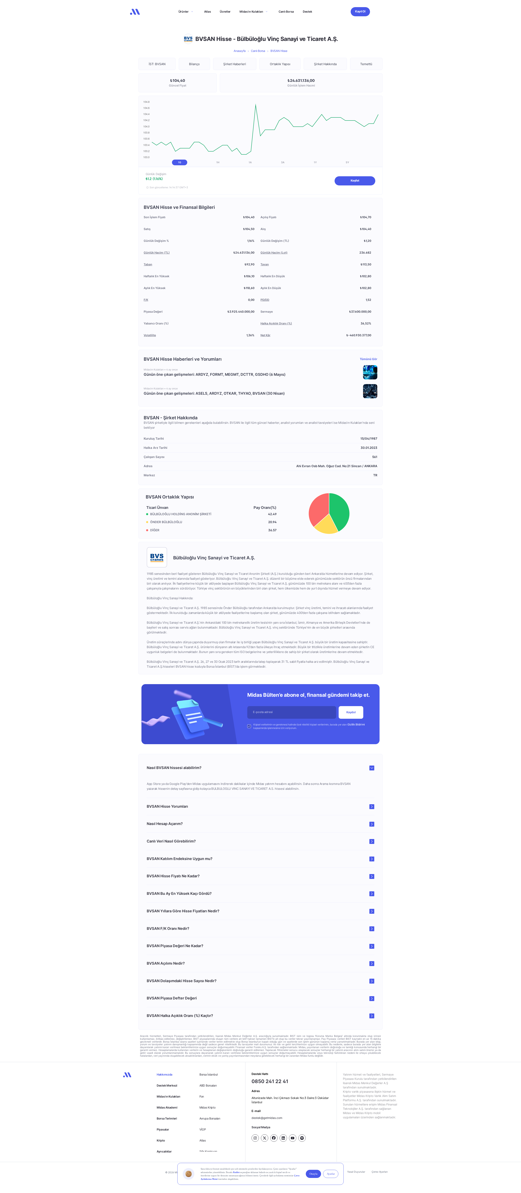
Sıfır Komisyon (208, 1151)
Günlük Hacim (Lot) (274, 252)
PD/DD (264, 299)
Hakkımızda (164, 1074)
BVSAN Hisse (278, 51)
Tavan (264, 264)
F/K (146, 299)
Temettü (366, 64)
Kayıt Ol (360, 11)
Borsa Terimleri (167, 1118)
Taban (148, 264)
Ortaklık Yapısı (280, 64)
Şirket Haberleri (234, 64)
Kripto (161, 1140)
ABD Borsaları (208, 1085)
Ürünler (183, 11)
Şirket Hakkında (325, 64)
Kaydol (351, 712)
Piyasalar (163, 1129)
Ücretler (225, 11)
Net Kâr (265, 335)
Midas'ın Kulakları (168, 1096)
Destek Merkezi (167, 1085)
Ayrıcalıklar (164, 1151)
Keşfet (355, 180)
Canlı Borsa (286, 11)
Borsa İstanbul (208, 1074)
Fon (201, 1096)
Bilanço (194, 64)
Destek (307, 11)
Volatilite (150, 335)
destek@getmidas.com (267, 1118)
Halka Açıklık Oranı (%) (276, 323)
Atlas (207, 11)
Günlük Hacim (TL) (157, 252)
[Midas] (135, 12)
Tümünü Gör (368, 359)
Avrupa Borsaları (209, 1118)
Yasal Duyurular (356, 1171)
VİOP (202, 1129)
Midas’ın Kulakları (251, 11)
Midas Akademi (167, 1107)
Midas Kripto (207, 1107)
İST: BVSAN (157, 64)
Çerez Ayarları (380, 1171)
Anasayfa (240, 51)
